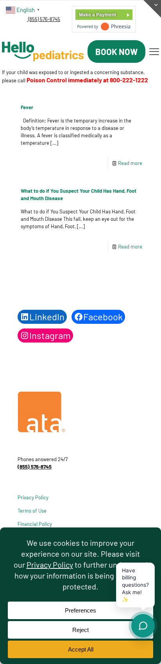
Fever (27, 107)
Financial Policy (35, 524)
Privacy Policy (33, 497)
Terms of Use (32, 511)
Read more (130, 163)
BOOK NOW (116, 51)
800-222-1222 (129, 79)
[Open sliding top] (152, 9)
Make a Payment (97, 15)
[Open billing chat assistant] (143, 625)
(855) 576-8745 (43, 19)
